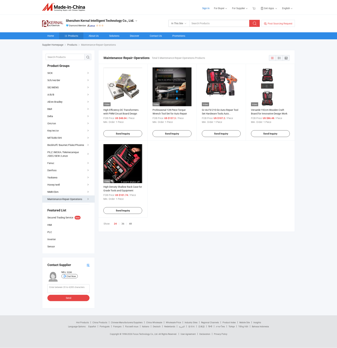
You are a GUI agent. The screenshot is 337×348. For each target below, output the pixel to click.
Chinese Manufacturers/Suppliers (127, 322)
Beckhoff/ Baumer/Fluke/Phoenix (65, 145)
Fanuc (50, 163)
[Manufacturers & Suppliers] (64, 7)
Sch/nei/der (53, 80)
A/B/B (50, 94)
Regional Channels (210, 322)
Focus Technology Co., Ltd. (145, 334)
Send (68, 298)
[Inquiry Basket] (254, 8)
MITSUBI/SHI (54, 137)
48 (130, 223)
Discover (134, 35)
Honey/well (53, 184)
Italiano (145, 326)
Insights (257, 322)
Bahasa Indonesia (260, 326)
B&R (49, 109)
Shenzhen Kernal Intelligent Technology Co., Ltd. (100, 20)
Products (73, 35)
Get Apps (269, 8)
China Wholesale (154, 322)
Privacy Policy (220, 334)
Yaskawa (52, 177)
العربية (182, 326)
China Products (99, 322)
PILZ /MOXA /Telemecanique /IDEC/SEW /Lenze (63, 153)
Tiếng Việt (243, 326)
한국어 (191, 326)
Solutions (114, 35)
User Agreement (188, 334)
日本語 (201, 326)
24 (115, 223)
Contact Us (156, 35)
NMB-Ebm (52, 191)
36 (122, 223)
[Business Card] (88, 265)
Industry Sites (191, 322)
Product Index (229, 322)
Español (92, 326)
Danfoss (52, 170)
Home (50, 35)
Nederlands (169, 326)
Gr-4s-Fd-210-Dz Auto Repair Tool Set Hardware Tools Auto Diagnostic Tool (220, 113)
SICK (50, 73)
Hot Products (82, 322)
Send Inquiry (123, 133)
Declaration (204, 334)
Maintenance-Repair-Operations (64, 199)
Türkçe (232, 326)
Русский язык (131, 326)
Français (117, 326)
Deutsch (157, 326)
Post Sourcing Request (280, 23)
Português (105, 326)
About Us (94, 35)
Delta (50, 116)
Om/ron (51, 123)
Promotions (178, 35)
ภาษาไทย (220, 326)
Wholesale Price (173, 322)
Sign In (206, 8)
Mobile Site (244, 322)
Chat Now (71, 276)
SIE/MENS (53, 87)
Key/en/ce (53, 130)
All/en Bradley (54, 101)
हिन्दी (210, 326)
